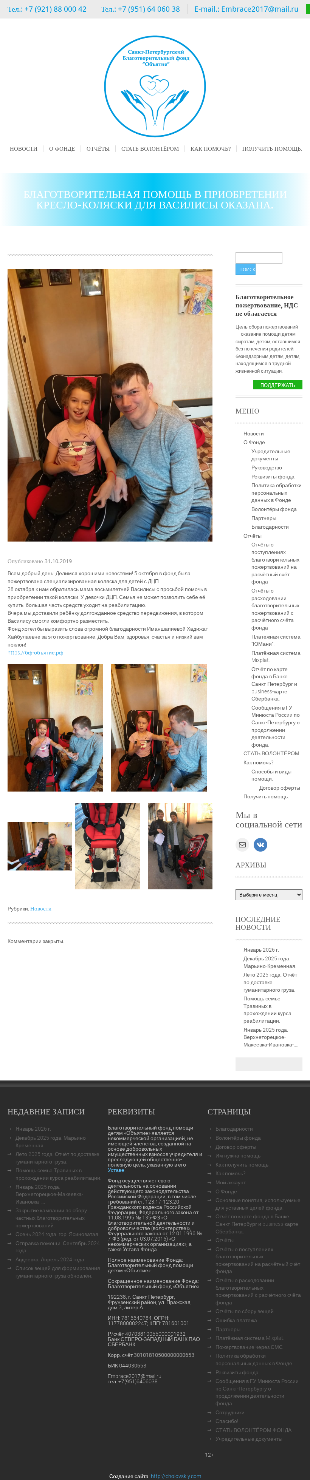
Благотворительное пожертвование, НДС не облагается (267, 305)
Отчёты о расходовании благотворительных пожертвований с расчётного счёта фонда (275, 609)
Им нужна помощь (237, 1155)
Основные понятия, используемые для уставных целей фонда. (258, 1203)
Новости (23, 148)
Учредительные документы (270, 455)
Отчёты (98, 148)
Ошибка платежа (236, 1320)
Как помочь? (211, 148)
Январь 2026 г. (261, 949)
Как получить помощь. (242, 1164)
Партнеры (263, 518)
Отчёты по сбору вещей (244, 1311)
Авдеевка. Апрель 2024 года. (50, 1259)
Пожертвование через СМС (249, 1346)
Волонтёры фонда (274, 508)
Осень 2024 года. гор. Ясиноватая (57, 1234)
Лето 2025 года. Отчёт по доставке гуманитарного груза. (270, 982)
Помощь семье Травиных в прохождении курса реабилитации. (267, 1009)
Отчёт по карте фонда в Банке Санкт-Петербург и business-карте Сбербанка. (274, 683)
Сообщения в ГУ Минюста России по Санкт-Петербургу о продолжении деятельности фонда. (275, 726)
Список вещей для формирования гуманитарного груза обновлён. (58, 1271)
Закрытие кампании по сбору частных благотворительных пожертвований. (51, 1217)
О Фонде (62, 148)
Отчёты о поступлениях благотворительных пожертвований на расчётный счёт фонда (275, 563)
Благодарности (270, 526)
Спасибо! (226, 1420)
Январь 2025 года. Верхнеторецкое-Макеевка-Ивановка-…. (270, 1037)
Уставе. (117, 1169)
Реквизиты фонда (272, 476)
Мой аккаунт (230, 1182)
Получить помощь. (272, 148)
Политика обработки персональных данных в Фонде (276, 492)
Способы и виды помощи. (271, 775)
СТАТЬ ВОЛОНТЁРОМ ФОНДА (253, 1430)
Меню (16, 159)
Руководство (266, 467)
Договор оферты (279, 787)
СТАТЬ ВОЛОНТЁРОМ (150, 148)
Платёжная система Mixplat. (249, 1337)
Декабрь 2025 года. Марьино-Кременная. (269, 962)
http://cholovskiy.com (176, 1476)
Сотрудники (230, 1412)
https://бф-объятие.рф (36, 652)
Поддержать (277, 385)
